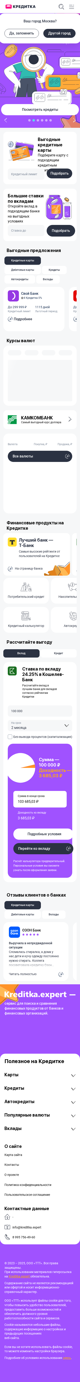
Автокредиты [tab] (19, 279)
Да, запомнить (21, 33)
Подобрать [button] (59, 173)
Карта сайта (13, 1155)
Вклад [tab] (21, 653)
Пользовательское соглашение (27, 1194)
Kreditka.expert (19, 1276)
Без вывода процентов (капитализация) (42, 737)
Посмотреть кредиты (40, 109)
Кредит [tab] (58, 653)
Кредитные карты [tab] (22, 260)
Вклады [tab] (48, 279)
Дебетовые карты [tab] (22, 269)
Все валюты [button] (23, 456)
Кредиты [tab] (54, 269)
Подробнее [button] (23, 319)
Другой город (59, 33)
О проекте (11, 1175)
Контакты (11, 1164)
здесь (67, 1358)
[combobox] (40, 725)
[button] (67, 420)
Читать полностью (22, 974)
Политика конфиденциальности (27, 1185)
